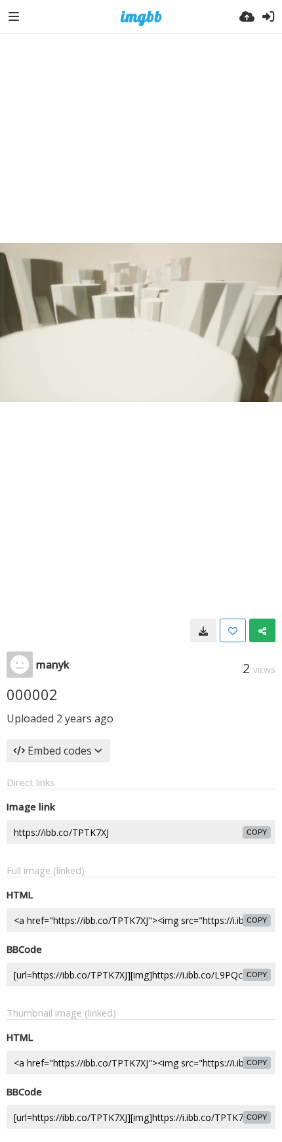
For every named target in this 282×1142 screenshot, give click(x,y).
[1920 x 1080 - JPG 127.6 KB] (203, 630)
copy (257, 832)
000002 (32, 694)
